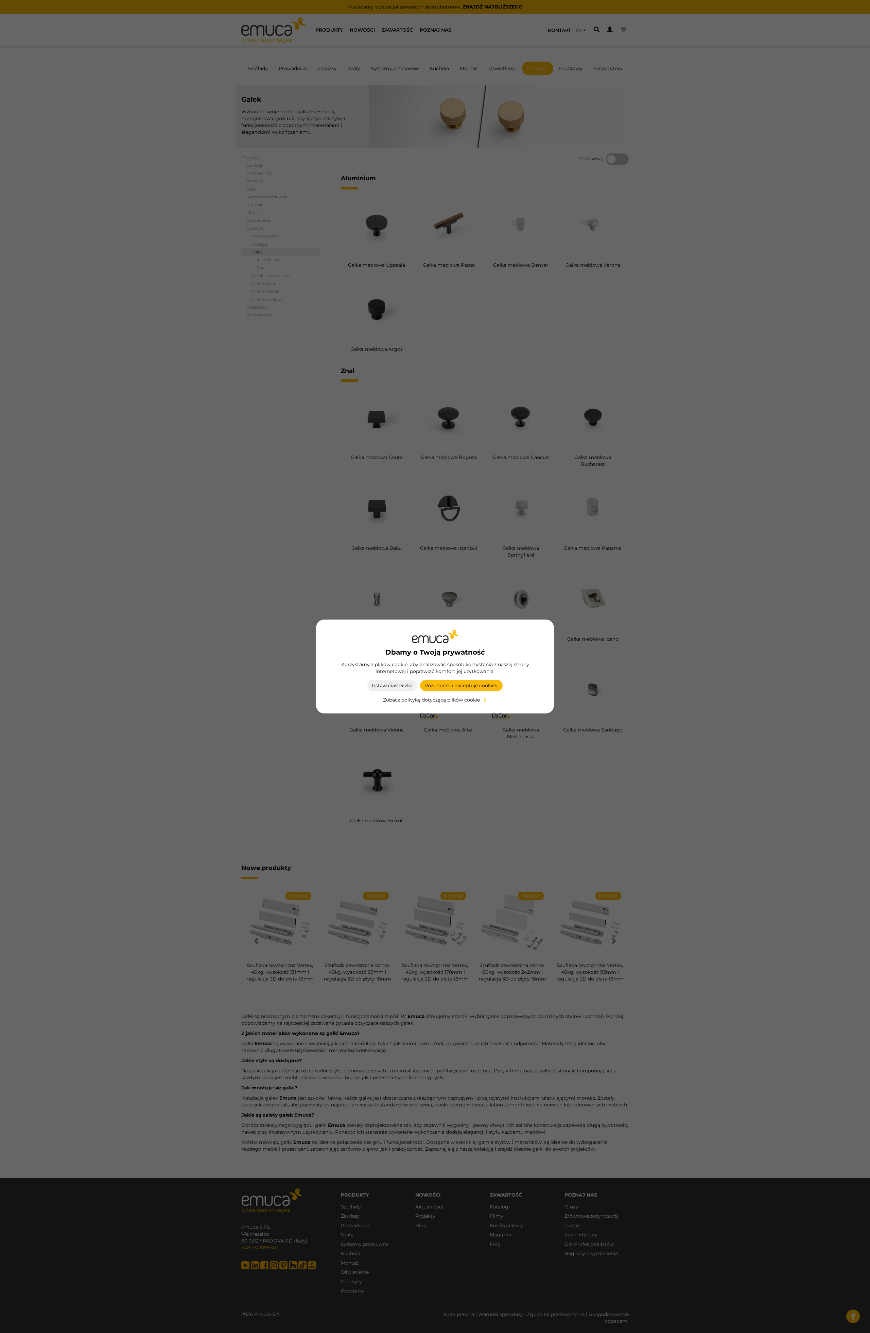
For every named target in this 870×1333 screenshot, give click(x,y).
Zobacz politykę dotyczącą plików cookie (431, 700)
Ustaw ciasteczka (392, 685)
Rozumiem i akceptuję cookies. (461, 685)
